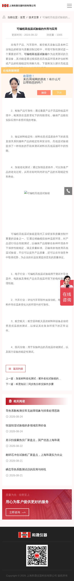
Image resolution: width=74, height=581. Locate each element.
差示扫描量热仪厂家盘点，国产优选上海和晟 (33, 440)
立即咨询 (14, 512)
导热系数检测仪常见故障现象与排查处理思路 (33, 410)
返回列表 (18, 368)
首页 (22, 17)
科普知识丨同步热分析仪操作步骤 (35, 384)
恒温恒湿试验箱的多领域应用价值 (26, 425)
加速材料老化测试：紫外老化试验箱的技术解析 (42, 378)
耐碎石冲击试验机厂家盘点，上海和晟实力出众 (34, 454)
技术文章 (34, 17)
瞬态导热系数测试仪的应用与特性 (26, 469)
